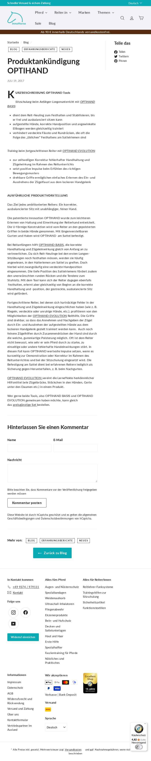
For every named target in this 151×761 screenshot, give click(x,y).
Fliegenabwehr (54, 609)
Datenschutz (15, 687)
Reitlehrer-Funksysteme (98, 586)
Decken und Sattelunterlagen (55, 628)
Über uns (13, 714)
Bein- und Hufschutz (58, 620)
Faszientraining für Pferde (61, 653)
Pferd (39, 12)
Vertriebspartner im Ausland (19, 727)
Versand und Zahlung (20, 708)
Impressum (14, 682)
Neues (66, 49)
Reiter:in (61, 12)
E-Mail (58, 440)
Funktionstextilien (94, 608)
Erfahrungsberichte (39, 49)
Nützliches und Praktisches (54, 660)
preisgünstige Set (25, 404)
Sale (38, 23)
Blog (52, 23)
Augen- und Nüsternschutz (62, 586)
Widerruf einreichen (23, 637)
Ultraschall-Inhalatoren (59, 603)
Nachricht (14, 460)
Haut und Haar (54, 636)
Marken (84, 12)
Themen (104, 12)
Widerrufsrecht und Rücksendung (19, 701)
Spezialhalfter (53, 647)
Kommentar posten (27, 503)
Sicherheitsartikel (94, 602)
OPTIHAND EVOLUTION (79, 150)
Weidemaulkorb (55, 598)
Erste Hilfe (52, 641)
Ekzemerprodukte (56, 615)
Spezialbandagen (55, 592)
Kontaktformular (17, 720)
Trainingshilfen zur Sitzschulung (94, 594)
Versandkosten (73, 749)
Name (11, 440)
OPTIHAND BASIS (51, 244)
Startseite (13, 42)
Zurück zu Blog (55, 553)
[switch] (139, 747)
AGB (10, 693)
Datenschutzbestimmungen (57, 518)
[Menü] (145, 724)
